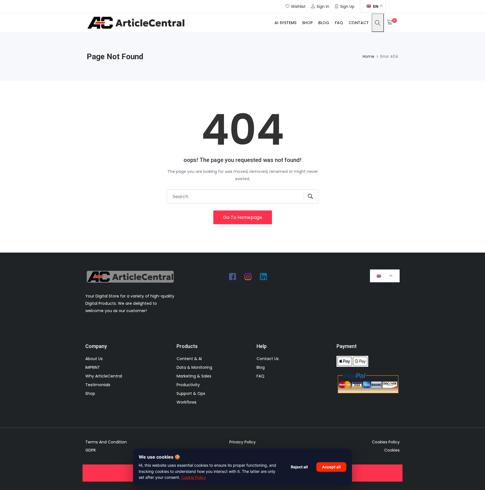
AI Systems (285, 23)
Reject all (299, 466)
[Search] (378, 22)
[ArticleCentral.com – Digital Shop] (136, 22)
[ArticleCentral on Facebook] (233, 276)
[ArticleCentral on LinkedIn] (264, 276)
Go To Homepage (242, 217)
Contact (359, 23)
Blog (323, 23)
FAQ (339, 23)
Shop (307, 23)
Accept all (331, 466)
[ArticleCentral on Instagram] (248, 276)
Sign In (323, 6)
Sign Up (347, 6)
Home (368, 56)
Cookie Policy (193, 477)
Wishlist (298, 6)
